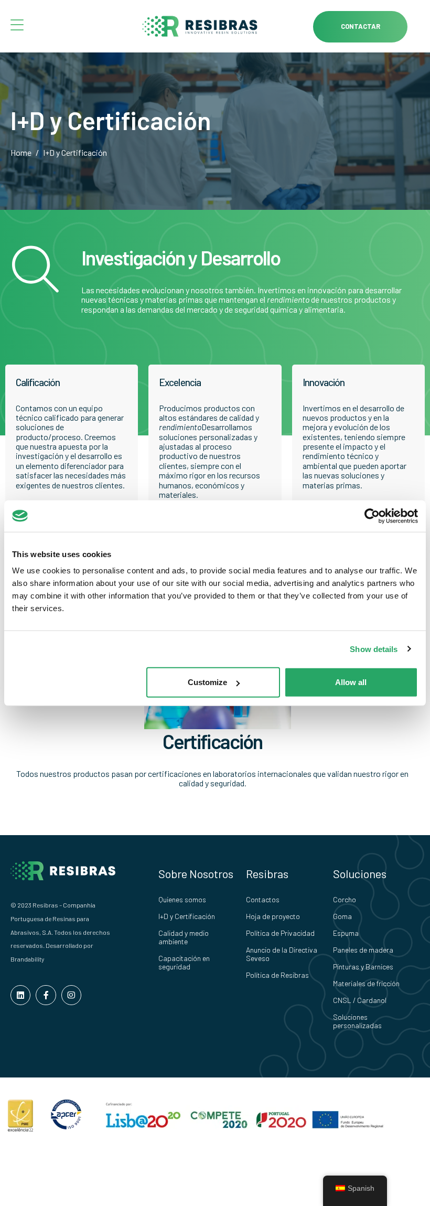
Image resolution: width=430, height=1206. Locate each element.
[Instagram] (71, 995)
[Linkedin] (20, 995)
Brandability (27, 959)
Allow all (351, 682)
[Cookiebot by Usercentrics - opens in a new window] (372, 516)
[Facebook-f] (46, 995)
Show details (373, 648)
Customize (207, 682)
